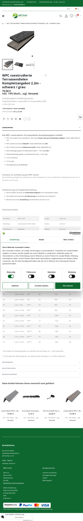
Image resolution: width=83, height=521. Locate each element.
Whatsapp (16, 119)
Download (24, 165)
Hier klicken (19, 517)
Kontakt (5, 480)
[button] (32, 56)
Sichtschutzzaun (29, 509)
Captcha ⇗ (28, 520)
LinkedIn (12, 119)
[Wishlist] (71, 16)
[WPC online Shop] (20, 16)
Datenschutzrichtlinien (10, 490)
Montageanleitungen (49, 475)
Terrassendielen (18, 509)
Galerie (45, 478)
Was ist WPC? (7, 475)
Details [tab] (41, 240)
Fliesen (38, 509)
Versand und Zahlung (49, 473)
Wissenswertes (8, 478)
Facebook (4, 119)
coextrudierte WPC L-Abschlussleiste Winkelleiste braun (72, 411)
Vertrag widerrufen (9, 493)
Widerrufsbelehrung (9, 488)
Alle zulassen (68, 286)
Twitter (8, 119)
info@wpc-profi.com (8, 463)
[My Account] (66, 16)
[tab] (41, 128)
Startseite (3, 23)
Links (68, 9)
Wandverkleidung (46, 509)
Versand (33, 93)
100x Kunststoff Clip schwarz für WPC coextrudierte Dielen (52, 411)
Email (20, 119)
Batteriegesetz (47, 480)
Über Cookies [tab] (68, 240)
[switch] (31, 276)
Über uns (6, 473)
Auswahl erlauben (41, 286)
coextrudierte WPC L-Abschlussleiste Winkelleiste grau (10, 411)
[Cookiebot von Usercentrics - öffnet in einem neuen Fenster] (71, 233)
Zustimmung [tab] (14, 240)
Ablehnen (15, 286)
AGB (4, 496)
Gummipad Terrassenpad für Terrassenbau (31, 411)
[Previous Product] (45, 75)
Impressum (7, 498)
